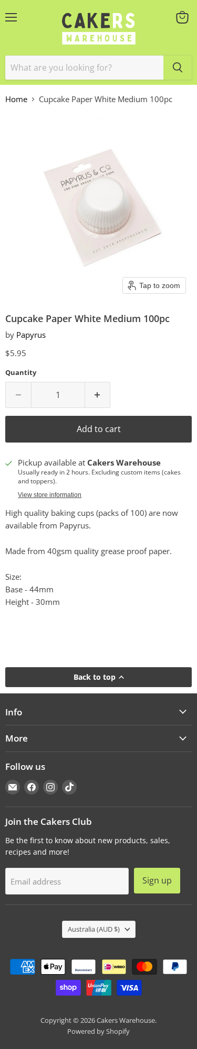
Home (16, 99)
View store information (49, 495)
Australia (94, 929)
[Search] (177, 68)
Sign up (157, 880)
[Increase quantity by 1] (98, 395)
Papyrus (31, 334)
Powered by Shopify (98, 1031)
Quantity (20, 373)
